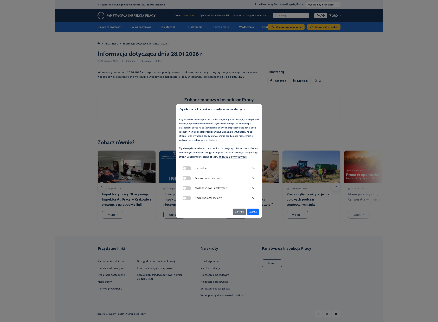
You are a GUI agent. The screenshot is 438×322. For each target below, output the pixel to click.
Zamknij (239, 211)
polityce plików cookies (232, 156)
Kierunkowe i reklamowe (208, 178)
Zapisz (253, 211)
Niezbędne (201, 168)
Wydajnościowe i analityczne (211, 188)
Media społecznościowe (208, 198)
